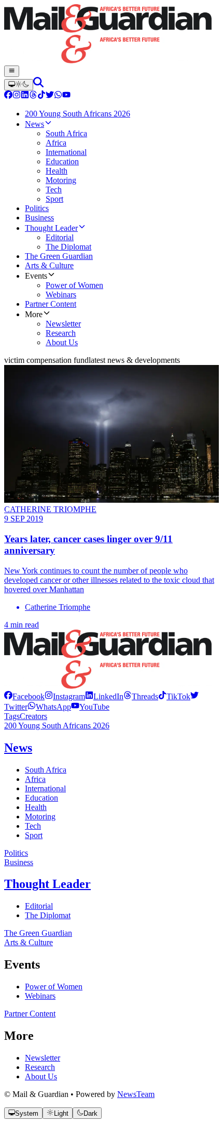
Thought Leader (47, 884)
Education (41, 797)
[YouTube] (66, 96)
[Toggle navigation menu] (11, 71)
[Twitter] (50, 96)
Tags (12, 716)
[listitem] (24, 696)
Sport (34, 835)
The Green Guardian (38, 933)
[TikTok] (41, 96)
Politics (16, 852)
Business (18, 862)
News (18, 747)
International (45, 788)
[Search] (38, 84)
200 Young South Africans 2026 (56, 725)
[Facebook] (8, 96)
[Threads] (33, 96)
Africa (35, 779)
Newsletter (42, 1057)
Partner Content (29, 1013)
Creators (33, 716)
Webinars (40, 995)
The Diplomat (48, 915)
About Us (41, 1076)
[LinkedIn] (25, 96)
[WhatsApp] (58, 96)
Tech (33, 825)
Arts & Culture (28, 942)
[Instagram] (16, 96)
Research (40, 1067)
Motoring (40, 816)
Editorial (39, 906)
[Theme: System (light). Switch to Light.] (18, 84)
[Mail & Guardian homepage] (111, 35)
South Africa (45, 769)
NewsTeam (136, 1094)
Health (36, 807)
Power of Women (53, 986)
